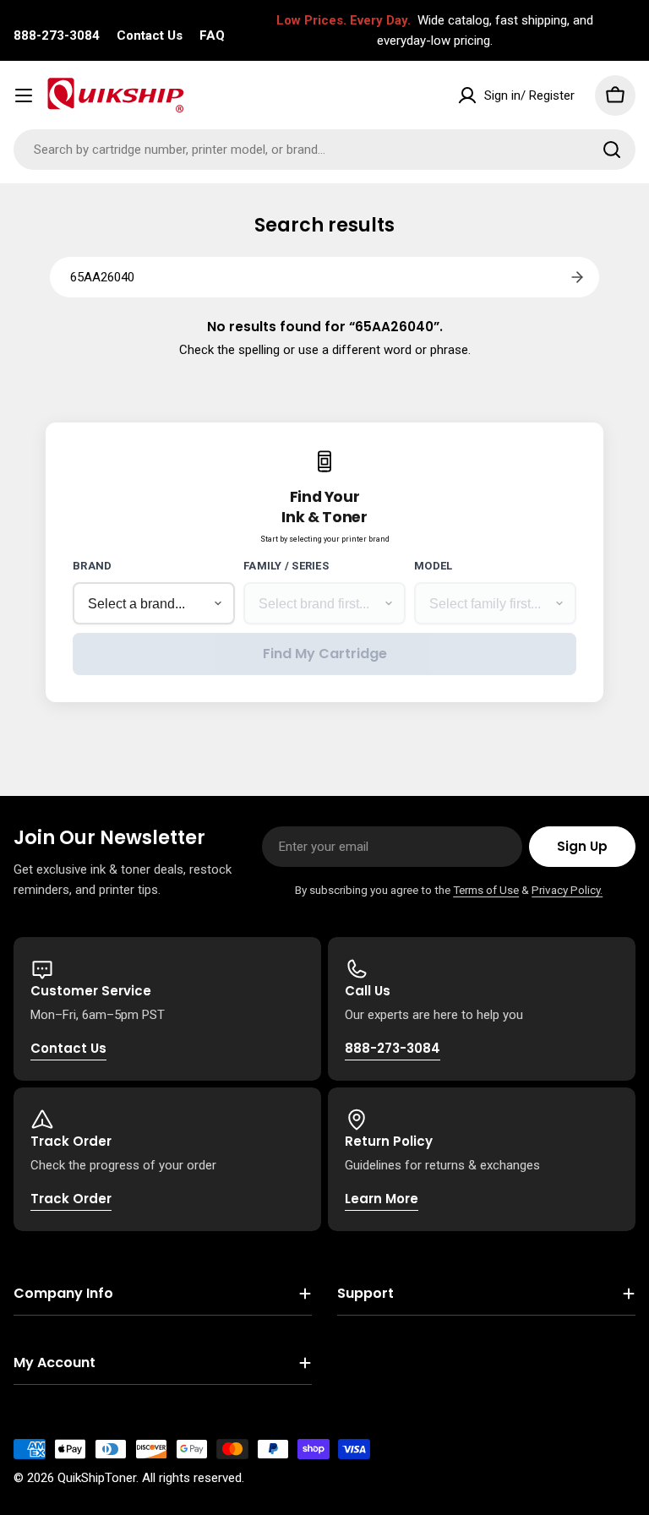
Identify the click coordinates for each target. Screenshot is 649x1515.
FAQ (212, 35)
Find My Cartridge (325, 653)
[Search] (612, 149)
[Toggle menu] (24, 95)
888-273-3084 (57, 35)
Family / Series (286, 565)
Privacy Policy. (567, 889)
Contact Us (150, 35)
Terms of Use (486, 889)
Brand (92, 565)
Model (433, 565)
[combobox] (324, 149)
